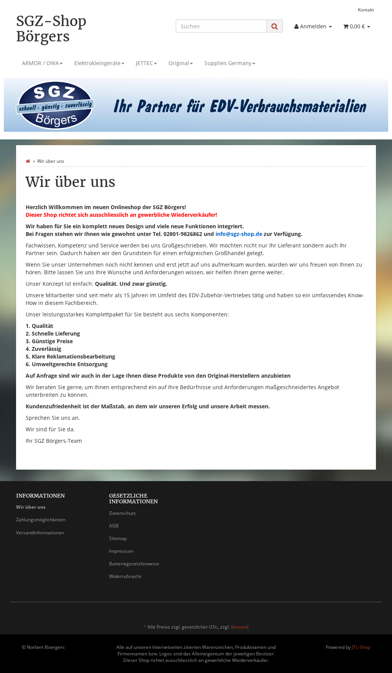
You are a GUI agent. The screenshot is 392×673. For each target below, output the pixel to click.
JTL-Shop (361, 647)
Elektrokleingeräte (97, 63)
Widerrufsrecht (125, 576)
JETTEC (144, 63)
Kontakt (366, 10)
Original (178, 63)
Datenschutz (122, 513)
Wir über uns (31, 507)
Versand (239, 627)
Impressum (121, 551)
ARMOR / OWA (40, 63)
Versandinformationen (40, 532)
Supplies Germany (228, 63)
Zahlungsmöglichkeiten (40, 519)
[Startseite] (28, 161)
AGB (114, 525)
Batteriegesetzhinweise (134, 563)
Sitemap (118, 538)
